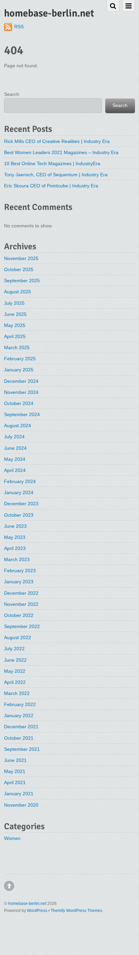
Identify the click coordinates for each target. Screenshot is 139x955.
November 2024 (21, 392)
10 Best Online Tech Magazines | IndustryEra (52, 163)
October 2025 (18, 269)
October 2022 (18, 615)
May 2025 (14, 325)
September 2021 (22, 749)
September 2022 (22, 626)
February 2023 (20, 570)
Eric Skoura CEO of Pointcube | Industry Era (51, 185)
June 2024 (15, 448)
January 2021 (18, 793)
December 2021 (21, 726)
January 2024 (18, 492)
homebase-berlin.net (27, 903)
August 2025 (17, 291)
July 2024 (14, 436)
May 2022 (14, 671)
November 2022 (21, 604)
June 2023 (15, 526)
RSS (19, 26)
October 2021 (18, 738)
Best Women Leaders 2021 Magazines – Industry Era (61, 152)
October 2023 (18, 515)
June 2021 (15, 760)
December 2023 (21, 503)
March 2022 (17, 693)
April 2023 (15, 548)
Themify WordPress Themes (76, 910)
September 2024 (22, 414)
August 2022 (17, 637)
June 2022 (15, 660)
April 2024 (15, 470)
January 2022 (18, 715)
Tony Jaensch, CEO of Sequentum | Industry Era (56, 174)
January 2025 (18, 369)
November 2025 (21, 258)
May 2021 (14, 771)
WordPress (37, 910)
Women (12, 838)
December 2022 (21, 593)
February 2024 (20, 481)
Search (11, 94)
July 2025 (14, 303)
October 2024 (18, 403)
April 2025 (15, 336)
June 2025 (15, 314)
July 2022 (14, 648)
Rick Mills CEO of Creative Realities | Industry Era (57, 141)
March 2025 (17, 347)
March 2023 (17, 559)
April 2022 (15, 682)
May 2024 (14, 459)
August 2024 (17, 425)
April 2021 (15, 782)
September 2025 (22, 280)
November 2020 (21, 805)
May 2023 (14, 537)
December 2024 (21, 381)
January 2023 (18, 581)
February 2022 (20, 704)
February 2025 (20, 358)
